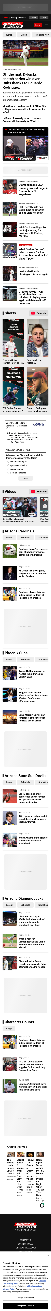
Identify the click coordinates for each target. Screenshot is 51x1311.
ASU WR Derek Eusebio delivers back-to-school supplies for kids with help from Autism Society (32, 1066)
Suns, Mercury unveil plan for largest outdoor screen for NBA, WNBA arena (32, 718)
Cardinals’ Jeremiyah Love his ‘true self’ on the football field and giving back (33, 1087)
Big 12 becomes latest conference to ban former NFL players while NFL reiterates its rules (32, 798)
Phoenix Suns (16, 653)
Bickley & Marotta (18, 17)
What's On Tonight (17, 423)
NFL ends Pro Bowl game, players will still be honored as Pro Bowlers (32, 573)
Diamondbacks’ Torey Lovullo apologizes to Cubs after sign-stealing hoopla (32, 964)
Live (6, 17)
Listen (44, 18)
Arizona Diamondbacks (24, 898)
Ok (48, 1255)
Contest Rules (25, 1244)
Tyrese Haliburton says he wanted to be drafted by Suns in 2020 (32, 674)
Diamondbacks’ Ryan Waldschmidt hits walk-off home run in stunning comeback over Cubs (32, 920)
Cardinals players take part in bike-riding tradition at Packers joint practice (32, 595)
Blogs (9, 1028)
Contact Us (25, 1240)
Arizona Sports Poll (18, 450)
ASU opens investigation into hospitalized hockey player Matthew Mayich (33, 819)
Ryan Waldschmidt (18, 465)
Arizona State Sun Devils (25, 776)
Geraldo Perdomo (18, 473)
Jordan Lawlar (16, 469)
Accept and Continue (25, 1306)
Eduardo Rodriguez (18, 462)
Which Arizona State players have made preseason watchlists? (33, 840)
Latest (9, 537)
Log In (37, 25)
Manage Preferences (25, 1297)
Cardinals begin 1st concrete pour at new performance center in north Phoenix (33, 552)
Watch (33, 18)
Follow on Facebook (25, 1248)
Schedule (25, 537)
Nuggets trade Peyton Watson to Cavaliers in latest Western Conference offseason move (33, 697)
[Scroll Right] (45, 506)
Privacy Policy (13, 1283)
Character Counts (19, 1022)
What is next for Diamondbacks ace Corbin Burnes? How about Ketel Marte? (32, 943)
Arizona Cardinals (19, 531)
